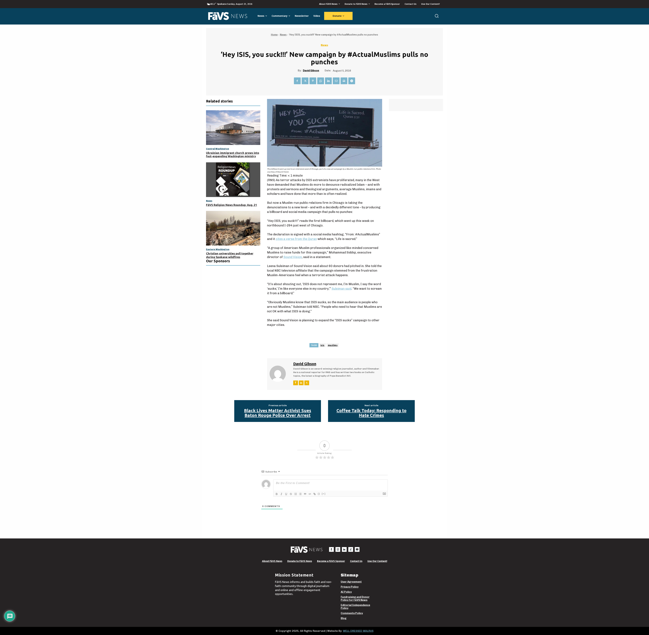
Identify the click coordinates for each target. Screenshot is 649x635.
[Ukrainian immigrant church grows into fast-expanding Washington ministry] (233, 127)
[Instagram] (337, 549)
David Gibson (311, 70)
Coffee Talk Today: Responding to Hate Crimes (371, 413)
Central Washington (217, 149)
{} (319, 493)
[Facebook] (297, 80)
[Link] (314, 494)
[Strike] (291, 494)
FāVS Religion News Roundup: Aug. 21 (231, 204)
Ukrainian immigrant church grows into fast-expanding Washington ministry (232, 154)
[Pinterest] (312, 80)
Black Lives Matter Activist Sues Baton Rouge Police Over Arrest (277, 413)
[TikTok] (350, 549)
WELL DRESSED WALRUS (358, 630)
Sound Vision (292, 257)
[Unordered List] (300, 494)
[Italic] (281, 494)
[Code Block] (309, 494)
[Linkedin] (328, 80)
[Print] (344, 80)
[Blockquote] (305, 494)
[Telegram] (351, 80)
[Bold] (276, 494)
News (283, 34)
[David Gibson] (280, 374)
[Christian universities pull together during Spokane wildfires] (233, 228)
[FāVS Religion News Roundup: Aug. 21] (233, 179)
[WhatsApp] (320, 80)
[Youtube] (357, 549)
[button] (437, 16)
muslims (333, 345)
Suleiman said (341, 289)
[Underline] (286, 494)
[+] (324, 493)
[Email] (336, 80)
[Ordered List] (295, 494)
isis (322, 345)
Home (274, 34)
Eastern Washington (217, 249)
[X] (305, 80)
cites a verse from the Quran (296, 239)
